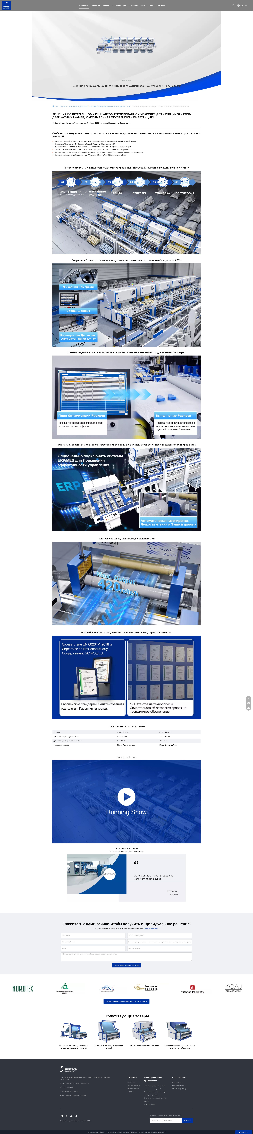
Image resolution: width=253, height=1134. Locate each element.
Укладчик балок (149, 1104)
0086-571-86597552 (68, 1083)
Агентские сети (177, 1082)
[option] (21, 988)
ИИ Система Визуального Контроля (144, 1045)
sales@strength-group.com (70, 1091)
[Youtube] (71, 1116)
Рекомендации (119, 5)
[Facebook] (67, 1116)
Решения (96, 5)
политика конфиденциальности (154, 1132)
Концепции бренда (133, 1086)
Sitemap (140, 1132)
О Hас (150, 5)
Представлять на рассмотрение (127, 965)
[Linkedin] (62, 1116)
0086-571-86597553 (82, 1083)
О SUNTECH (131, 1082)
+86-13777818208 (68, 1087)
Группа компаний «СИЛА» (82, 1121)
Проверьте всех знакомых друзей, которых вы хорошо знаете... (126, 1001)
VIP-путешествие (137, 5)
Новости (130, 1092)
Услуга (106, 5)
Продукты (83, 5)
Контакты (160, 5)
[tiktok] (76, 1116)
